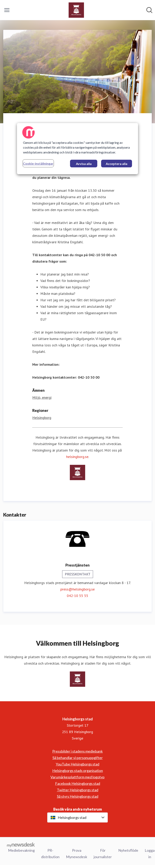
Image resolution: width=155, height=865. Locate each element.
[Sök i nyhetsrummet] (149, 10)
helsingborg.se (77, 456)
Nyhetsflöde (128, 850)
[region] (77, 148)
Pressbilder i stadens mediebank (77, 751)
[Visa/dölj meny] (6, 10)
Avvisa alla (84, 164)
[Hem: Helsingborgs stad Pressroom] (76, 10)
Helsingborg (41, 417)
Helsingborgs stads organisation (77, 770)
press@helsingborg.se (77, 589)
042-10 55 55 (77, 595)
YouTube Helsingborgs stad (77, 764)
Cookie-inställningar (38, 163)
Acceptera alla (116, 164)
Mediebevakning (21, 850)
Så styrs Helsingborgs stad (77, 796)
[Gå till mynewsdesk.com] (21, 844)
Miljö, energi (41, 397)
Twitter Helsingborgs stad (77, 790)
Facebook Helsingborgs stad (77, 783)
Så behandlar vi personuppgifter (77, 757)
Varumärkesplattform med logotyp (77, 777)
